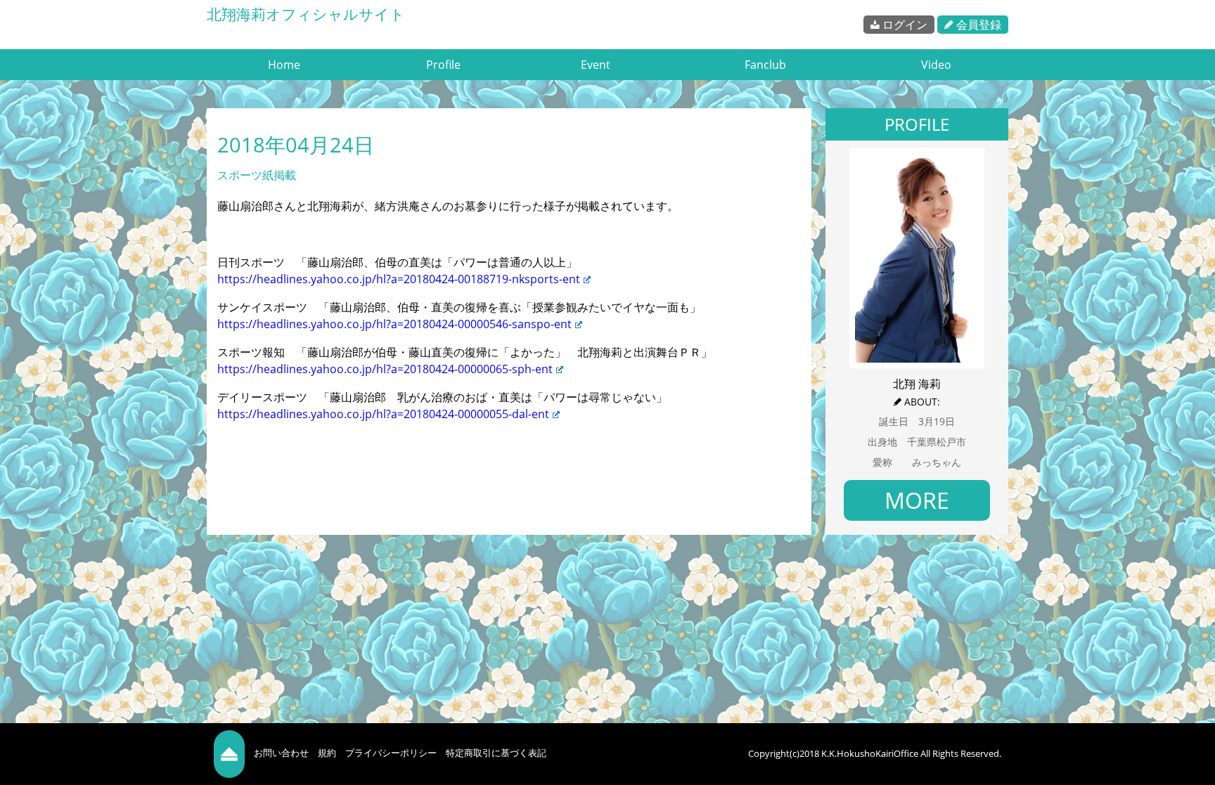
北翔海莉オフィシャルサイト (306, 14)
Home (284, 64)
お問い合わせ (281, 752)
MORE (917, 500)
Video (936, 64)
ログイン (903, 24)
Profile (443, 64)
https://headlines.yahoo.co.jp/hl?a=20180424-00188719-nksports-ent (398, 279)
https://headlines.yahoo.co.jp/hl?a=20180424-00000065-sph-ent (385, 369)
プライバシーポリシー (391, 752)
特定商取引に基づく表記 (496, 752)
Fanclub (765, 64)
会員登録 (977, 24)
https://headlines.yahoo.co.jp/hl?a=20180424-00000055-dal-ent (383, 414)
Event (595, 64)
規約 (327, 752)
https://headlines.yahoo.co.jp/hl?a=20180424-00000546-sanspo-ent (394, 324)
